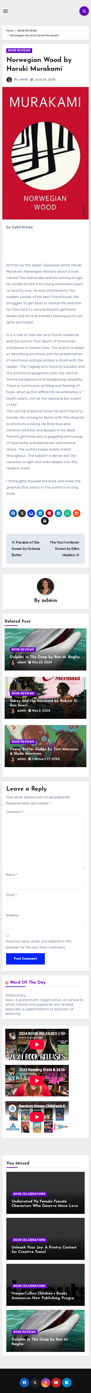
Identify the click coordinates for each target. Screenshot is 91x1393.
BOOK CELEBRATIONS (29, 1194)
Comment (15, 812)
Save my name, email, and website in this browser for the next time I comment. (39, 944)
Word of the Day (28, 982)
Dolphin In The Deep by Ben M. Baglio (45, 657)
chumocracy (15, 995)
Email (11, 895)
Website (12, 915)
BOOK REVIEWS (19, 50)
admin (23, 79)
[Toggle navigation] (5, 11)
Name (12, 875)
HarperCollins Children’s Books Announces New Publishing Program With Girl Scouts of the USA (44, 1298)
